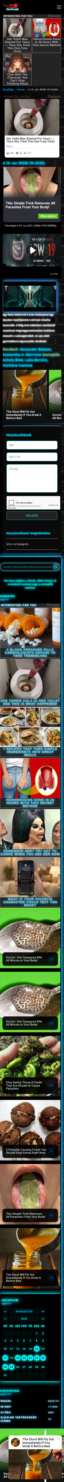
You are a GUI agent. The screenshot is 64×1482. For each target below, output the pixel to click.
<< (5, 1311)
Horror (21, 89)
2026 (24, 1318)
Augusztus (24, 1311)
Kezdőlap (8, 89)
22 (36, 1358)
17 (5, 1358)
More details (48, 216)
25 (11, 1367)
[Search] (56, 567)
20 (24, 1358)
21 (30, 1358)
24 (5, 1367)
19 (17, 1358)
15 (36, 1348)
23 (43, 1358)
